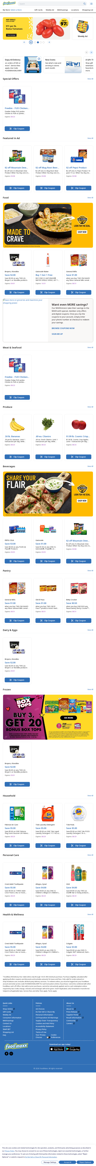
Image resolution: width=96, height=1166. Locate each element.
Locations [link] (7, 1026)
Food (6, 197)
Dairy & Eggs (10, 630)
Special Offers (11, 78)
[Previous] (87, 52)
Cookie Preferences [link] (55, 1036)
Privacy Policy (10, 1151)
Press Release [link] (71, 1012)
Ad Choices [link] (40, 1009)
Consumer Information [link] (12, 1018)
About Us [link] (70, 1009)
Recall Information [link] (73, 1018)
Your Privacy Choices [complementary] (48, 1036)
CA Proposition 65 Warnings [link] (47, 1018)
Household (9, 795)
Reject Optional (85, 1162)
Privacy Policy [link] (41, 1029)
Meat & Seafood (12, 347)
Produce (7, 407)
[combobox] (52, 3)
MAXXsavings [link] (8, 1020)
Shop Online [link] (8, 1009)
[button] (17, 109)
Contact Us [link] (7, 1023)
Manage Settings (50, 1162)
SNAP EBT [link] (7, 1029)
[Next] (91, 52)
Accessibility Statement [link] (45, 1026)
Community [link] (71, 1020)
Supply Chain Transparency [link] (47, 1020)
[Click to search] (85, 3)
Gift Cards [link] (7, 1012)
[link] (9, 3)
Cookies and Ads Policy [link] (45, 1023)
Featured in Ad (11, 138)
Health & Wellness (13, 914)
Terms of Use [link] (41, 1032)
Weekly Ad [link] (7, 1015)
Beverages (9, 466)
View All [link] (90, 79)
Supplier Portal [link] (72, 1015)
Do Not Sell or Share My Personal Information (41, 1157)
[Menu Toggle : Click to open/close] (91, 3)
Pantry (7, 570)
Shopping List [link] (8, 1032)
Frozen (7, 689)
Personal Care (11, 855)
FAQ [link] (4, 1035)
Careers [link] (69, 1023)
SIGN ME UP (57, 334)
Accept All (67, 1162)
